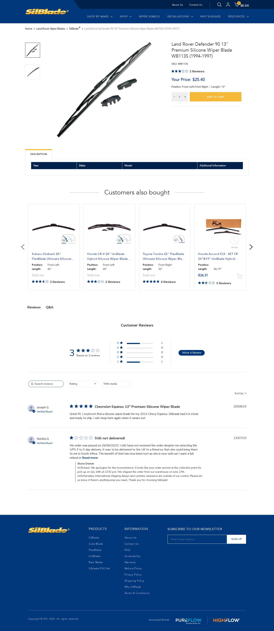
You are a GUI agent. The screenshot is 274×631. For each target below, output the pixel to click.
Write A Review (191, 352)
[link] (140, 362)
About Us (177, 5)
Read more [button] (90, 458)
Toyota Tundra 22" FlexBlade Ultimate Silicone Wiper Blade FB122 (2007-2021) (164, 259)
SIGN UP (236, 539)
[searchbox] (46, 384)
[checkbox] (117, 384)
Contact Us (195, 5)
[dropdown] (83, 384)
